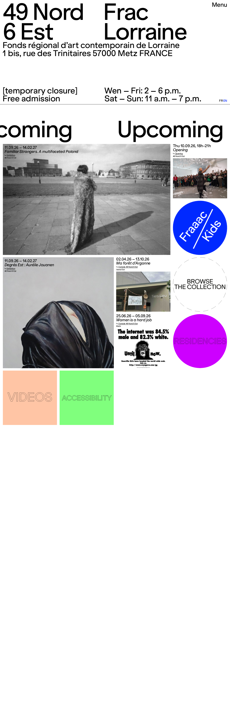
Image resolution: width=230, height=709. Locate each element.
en (225, 101)
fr (221, 101)
